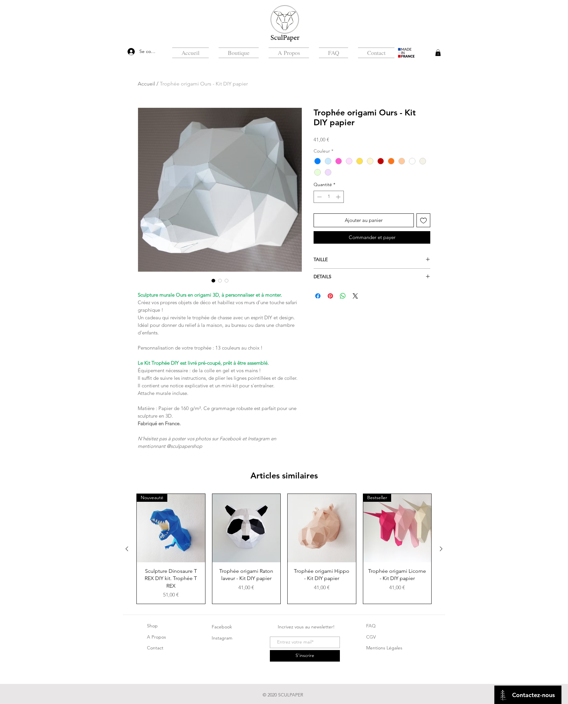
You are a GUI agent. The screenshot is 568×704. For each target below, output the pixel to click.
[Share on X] (355, 296)
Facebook (222, 627)
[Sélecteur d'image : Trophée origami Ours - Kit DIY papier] (213, 280)
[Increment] (339, 197)
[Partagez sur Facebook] (318, 296)
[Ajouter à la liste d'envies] (423, 220)
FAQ (371, 626)
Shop (152, 626)
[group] (284, 548)
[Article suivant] (441, 549)
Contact (155, 648)
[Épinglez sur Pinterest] (330, 296)
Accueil (146, 84)
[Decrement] (319, 197)
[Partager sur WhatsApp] (343, 296)
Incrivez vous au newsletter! (306, 627)
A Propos (156, 637)
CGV (371, 637)
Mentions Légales (384, 648)
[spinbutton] (329, 197)
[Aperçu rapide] (246, 528)
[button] (438, 52)
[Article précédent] (127, 549)
